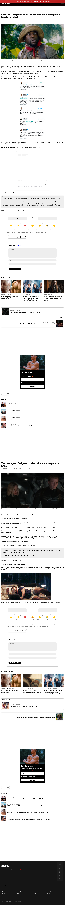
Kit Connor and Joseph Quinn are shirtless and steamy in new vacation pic (26, 412)
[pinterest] (60, 869)
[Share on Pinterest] (20, 237)
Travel (18, 894)
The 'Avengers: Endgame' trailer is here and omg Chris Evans (25, 312)
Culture (49, 891)
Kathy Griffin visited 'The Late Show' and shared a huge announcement (37, 324)
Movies (19, 468)
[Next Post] (59, 323)
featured (19, 232)
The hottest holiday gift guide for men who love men (23, 706)
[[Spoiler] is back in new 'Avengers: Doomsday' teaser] (32, 680)
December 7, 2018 (29, 555)
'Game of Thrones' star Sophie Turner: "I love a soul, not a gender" (53, 298)
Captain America (12, 626)
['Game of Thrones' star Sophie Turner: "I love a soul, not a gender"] (54, 286)
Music (48, 889)
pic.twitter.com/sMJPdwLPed (15, 552)
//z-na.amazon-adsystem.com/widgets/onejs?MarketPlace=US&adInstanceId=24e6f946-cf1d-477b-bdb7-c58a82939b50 (31, 602)
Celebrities (13, 20)
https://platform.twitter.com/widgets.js (11, 560)
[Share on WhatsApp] (18, 237)
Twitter (44, 232)
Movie (34, 626)
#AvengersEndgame (42, 550)
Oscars (38, 232)
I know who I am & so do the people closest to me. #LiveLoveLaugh (32, 184)
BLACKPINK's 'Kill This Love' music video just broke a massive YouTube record (31, 298)
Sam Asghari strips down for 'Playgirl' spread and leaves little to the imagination (27, 419)
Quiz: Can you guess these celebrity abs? (9, 297)
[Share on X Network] (15, 237)
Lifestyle (12, 704)
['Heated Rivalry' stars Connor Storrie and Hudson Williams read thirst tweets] (3, 404)
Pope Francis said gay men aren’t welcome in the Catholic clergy (23, 147)
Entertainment (20, 20)
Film (31, 626)
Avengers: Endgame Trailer (40, 624)
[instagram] (60, 872)
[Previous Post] (5, 311)
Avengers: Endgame (27, 624)
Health (3, 894)
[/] (3, 394)
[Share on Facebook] (13, 237)
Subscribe (32, 386)
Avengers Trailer (18, 624)
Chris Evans (20, 626)
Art (32, 891)
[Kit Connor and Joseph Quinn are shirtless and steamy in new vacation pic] (3, 411)
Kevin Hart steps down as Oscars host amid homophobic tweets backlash (36, 718)
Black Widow (51, 624)
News (48, 894)
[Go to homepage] (27, 866)
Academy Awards (12, 232)
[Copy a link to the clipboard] (25, 237)
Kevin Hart (27, 186)
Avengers (10, 624)
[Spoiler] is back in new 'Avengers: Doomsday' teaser (32, 691)
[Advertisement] (32, 343)
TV (8, 403)
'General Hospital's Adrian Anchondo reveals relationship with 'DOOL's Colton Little (28, 426)
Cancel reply (18, 245)
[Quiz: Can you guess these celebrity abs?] (11, 286)
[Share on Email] (23, 237)
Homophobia (26, 232)
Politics (34, 894)
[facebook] (60, 865)
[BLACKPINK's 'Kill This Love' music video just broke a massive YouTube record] (32, 286)
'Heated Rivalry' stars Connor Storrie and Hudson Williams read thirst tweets (27, 405)
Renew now (35, 1)
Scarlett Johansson (42, 626)
